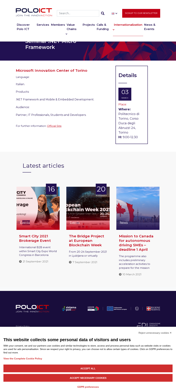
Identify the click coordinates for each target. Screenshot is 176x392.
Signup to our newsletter (141, 13)
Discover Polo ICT (23, 27)
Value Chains (71, 27)
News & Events (149, 27)
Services (43, 24)
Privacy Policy (22, 326)
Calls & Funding (103, 27)
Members (58, 24)
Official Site (54, 126)
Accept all (88, 368)
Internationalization (128, 24)
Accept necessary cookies (88, 378)
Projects (88, 24)
